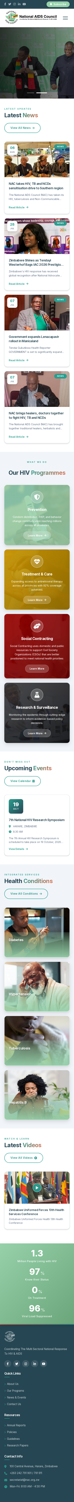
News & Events (16, 1397)
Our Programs (15, 1390)
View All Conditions (24, 893)
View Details (16, 849)
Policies (12, 1432)
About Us (12, 1384)
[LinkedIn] (19, 4)
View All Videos (21, 1157)
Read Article (17, 207)
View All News (20, 128)
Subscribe (60, 4)
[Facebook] (5, 4)
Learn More (35, 535)
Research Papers (17, 1445)
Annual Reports (16, 1425)
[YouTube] (24, 4)
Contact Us (14, 1404)
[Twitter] (9, 4)
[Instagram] (14, 4)
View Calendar (20, 781)
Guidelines (13, 1439)
